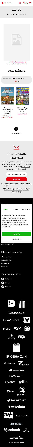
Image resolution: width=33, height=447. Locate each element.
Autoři (13, 14)
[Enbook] (12, 430)
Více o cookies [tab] (26, 209)
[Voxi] (11, 337)
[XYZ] (17, 329)
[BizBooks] (16, 313)
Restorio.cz (4, 266)
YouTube (8, 287)
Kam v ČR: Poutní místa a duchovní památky (7, 110)
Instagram (8, 279)
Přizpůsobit (15, 239)
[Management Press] (22, 337)
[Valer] (22, 303)
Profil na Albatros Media (16, 62)
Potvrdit (16, 179)
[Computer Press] (16, 347)
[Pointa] (16, 406)
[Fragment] (16, 376)
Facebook (8, 283)
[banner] (11, 3)
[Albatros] (26, 320)
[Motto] (7, 329)
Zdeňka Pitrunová (7, 117)
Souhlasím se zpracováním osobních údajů (18, 184)
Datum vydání (7, 78)
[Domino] (11, 303)
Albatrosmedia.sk (6, 260)
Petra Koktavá (7, 116)
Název (18, 78)
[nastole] (23, 363)
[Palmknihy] (16, 400)
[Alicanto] (10, 382)
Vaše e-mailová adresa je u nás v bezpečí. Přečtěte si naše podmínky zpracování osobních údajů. (16, 190)
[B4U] (16, 370)
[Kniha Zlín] (16, 356)
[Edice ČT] (10, 391)
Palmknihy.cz (5, 263)
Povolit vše (16, 234)
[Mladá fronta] (8, 415)
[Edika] (23, 382)
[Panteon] (22, 391)
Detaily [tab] (16, 209)
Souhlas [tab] (5, 209)
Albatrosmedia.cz (6, 257)
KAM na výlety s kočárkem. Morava (22, 109)
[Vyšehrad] (9, 363)
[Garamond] (23, 415)
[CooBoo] (27, 329)
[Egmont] (11, 320)
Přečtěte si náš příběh (8, 244)
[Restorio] (26, 430)
